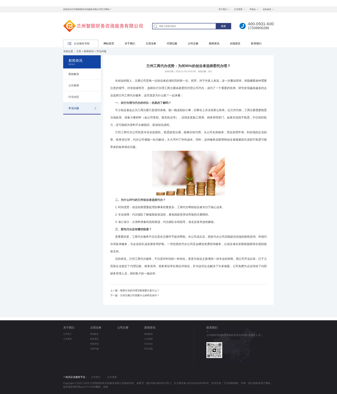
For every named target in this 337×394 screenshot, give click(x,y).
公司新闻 (73, 85)
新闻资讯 (214, 43)
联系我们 (256, 43)
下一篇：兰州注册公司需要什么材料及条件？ (134, 295)
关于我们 (223, 9)
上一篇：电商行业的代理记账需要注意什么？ (134, 290)
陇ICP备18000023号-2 (158, 383)
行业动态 (73, 96)
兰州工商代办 (127, 95)
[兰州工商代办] (188, 153)
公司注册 (193, 43)
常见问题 (101, 51)
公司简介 (67, 334)
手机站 (252, 9)
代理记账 (172, 43)
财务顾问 (94, 339)
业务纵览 (267, 9)
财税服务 (94, 334)
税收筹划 (94, 344)
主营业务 (151, 43)
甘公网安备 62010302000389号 (191, 383)
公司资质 (238, 9)
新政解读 (73, 73)
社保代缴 (94, 348)
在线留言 (235, 43)
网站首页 (109, 43)
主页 (78, 51)
